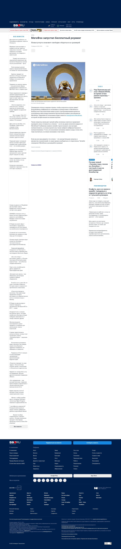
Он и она (76, 450)
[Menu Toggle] (10, 25)
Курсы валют (62, 22)
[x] (56, 480)
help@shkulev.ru (20, 532)
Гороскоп (54, 22)
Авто (34, 450)
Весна (35, 455)
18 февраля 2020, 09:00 (36, 46)
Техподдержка (13, 458)
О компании (13, 450)
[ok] (43, 480)
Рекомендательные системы (68, 536)
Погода (31, 22)
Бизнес (35, 453)
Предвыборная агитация (16, 461)
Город (35, 458)
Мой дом (57, 461)
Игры (73, 22)
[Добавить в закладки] (33, 50)
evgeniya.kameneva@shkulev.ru (100, 519)
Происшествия (78, 458)
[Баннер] (36, 30)
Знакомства (24, 22)
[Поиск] (103, 25)
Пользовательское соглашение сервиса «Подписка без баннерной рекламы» (79, 538)
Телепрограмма (39, 22)
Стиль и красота (97, 453)
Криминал (58, 453)
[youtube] (60, 480)
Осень (75, 453)
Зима (56, 450)
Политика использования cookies (69, 534)
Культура (57, 455)
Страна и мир (96, 455)
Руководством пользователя (68, 526)
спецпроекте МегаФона (74, 115)
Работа (76, 461)
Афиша (48, 22)
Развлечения (77, 463)
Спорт (94, 450)
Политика (76, 455)
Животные (36, 466)
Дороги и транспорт (39, 461)
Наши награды (13, 453)
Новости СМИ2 (36, 165)
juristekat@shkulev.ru (47, 531)
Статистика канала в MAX (17, 463)
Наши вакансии (14, 455)
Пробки (61, 26)
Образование (58, 469)
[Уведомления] (107, 25)
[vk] (39, 480)
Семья (75, 469)
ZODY (69, 22)
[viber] (47, 480)
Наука (56, 463)
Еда (34, 463)
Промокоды (79, 22)
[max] (52, 480)
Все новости (18, 36)
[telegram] (34, 480)
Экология (95, 458)
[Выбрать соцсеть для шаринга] (83, 50)
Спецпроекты (96, 463)
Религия (76, 466)
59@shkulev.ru (27, 530)
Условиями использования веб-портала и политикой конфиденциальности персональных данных (84, 528)
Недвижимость (14, 22)
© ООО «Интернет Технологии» (17, 543)
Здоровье (36, 469)
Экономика (95, 461)
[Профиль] (111, 25)
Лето (56, 458)
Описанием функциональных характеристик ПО (72, 527)
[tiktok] (64, 480)
